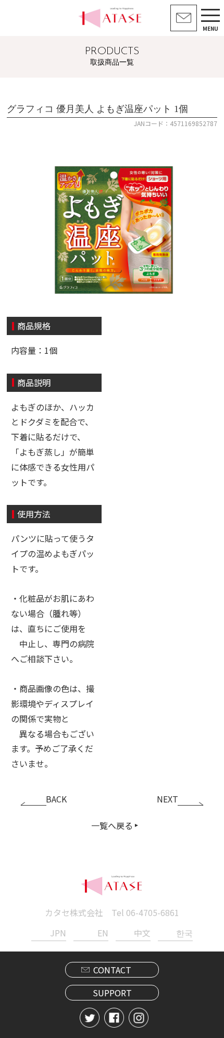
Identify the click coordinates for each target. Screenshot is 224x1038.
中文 (142, 932)
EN (102, 932)
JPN (58, 932)
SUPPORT (112, 992)
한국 (184, 932)
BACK (56, 799)
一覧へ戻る (112, 825)
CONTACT (112, 969)
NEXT (167, 799)
